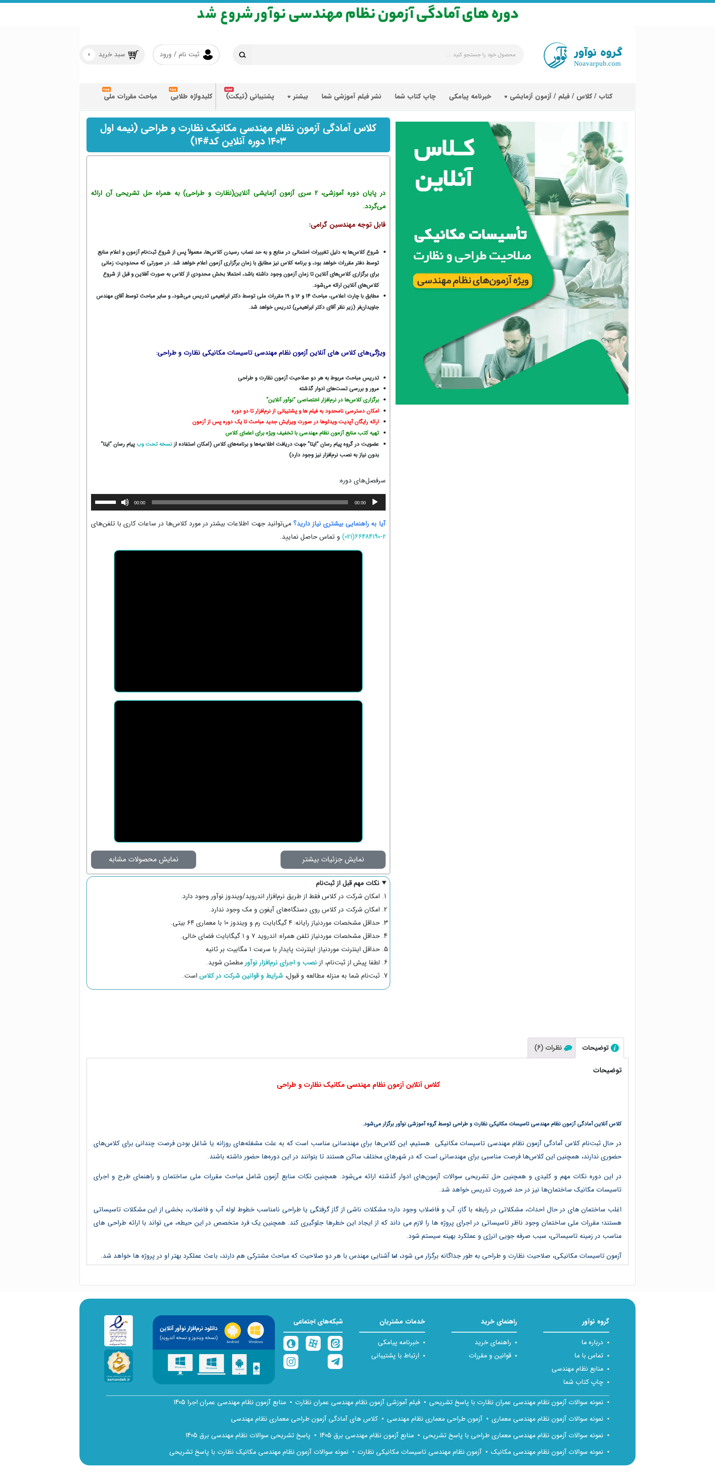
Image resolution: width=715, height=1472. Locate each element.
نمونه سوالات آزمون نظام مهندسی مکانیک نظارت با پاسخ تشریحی (258, 1452)
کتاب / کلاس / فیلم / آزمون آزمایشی (561, 96)
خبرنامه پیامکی (470, 96)
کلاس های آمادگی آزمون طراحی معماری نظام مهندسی (304, 1419)
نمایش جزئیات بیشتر (333, 859)
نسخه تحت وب (154, 444)
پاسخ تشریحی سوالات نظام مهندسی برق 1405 (247, 1435)
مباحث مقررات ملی (130, 96)
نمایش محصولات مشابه (143, 859)
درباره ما (592, 1342)
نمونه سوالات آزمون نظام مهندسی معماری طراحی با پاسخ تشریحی (513, 1435)
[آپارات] (313, 1343)
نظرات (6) (548, 1048)
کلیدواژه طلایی (191, 96)
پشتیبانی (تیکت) (250, 96)
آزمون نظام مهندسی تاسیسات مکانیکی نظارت (420, 1452)
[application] (238, 502)
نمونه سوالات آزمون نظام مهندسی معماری (547, 1419)
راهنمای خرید (493, 1342)
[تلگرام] (335, 1361)
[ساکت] (125, 502)
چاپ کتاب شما (415, 96)
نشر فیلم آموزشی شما (351, 96)
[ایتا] (335, 1343)
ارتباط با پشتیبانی (395, 1355)
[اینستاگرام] (290, 1361)
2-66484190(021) (364, 537)
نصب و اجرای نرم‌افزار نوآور (280, 962)
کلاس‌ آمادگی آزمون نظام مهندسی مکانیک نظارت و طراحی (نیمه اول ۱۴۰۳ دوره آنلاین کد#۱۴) (238, 134)
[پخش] (375, 502)
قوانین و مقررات (490, 1355)
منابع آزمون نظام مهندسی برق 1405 (366, 1435)
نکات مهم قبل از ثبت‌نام (347, 883)
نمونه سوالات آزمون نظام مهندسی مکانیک (547, 1452)
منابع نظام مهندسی (577, 1369)
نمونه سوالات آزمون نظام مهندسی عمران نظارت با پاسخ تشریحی (516, 1402)
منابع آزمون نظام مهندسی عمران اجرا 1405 (229, 1402)
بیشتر (300, 96)
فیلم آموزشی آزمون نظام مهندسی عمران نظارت (357, 1402)
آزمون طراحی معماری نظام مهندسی (434, 1419)
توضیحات (595, 1048)
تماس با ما (588, 1355)
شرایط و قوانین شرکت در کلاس (240, 976)
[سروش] (290, 1343)
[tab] (599, 1048)
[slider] (106, 501)
